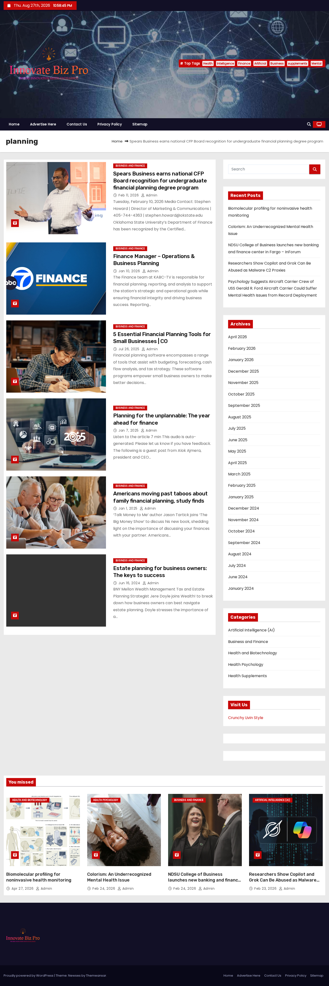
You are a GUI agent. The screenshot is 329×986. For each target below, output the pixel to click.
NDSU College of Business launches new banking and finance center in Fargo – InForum (204, 880)
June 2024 (238, 577)
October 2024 (241, 531)
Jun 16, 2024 (129, 583)
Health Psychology (245, 664)
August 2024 (239, 554)
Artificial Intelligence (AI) (251, 630)
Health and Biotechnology (252, 653)
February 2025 (242, 485)
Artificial (260, 63)
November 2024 (243, 520)
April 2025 (237, 463)
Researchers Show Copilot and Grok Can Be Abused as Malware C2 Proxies (282, 880)
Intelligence (225, 63)
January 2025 (241, 497)
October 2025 (241, 394)
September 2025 (244, 405)
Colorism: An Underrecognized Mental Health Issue (119, 877)
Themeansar (96, 975)
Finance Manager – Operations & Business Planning (154, 259)
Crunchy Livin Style (245, 717)
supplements (297, 63)
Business (277, 63)
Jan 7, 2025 (129, 430)
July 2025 (237, 428)
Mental (317, 63)
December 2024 (243, 508)
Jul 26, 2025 (129, 349)
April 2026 (237, 337)
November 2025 (243, 382)
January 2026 (241, 360)
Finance (244, 63)
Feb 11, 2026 (129, 195)
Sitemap (140, 124)
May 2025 (237, 451)
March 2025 (239, 474)
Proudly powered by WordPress (29, 975)
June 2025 (237, 440)
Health (208, 63)
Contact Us (77, 124)
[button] (309, 124)
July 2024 (237, 565)
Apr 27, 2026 (23, 888)
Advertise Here (43, 124)
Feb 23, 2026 (266, 888)
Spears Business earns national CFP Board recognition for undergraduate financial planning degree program (160, 180)
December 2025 (243, 371)
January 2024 (241, 588)
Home (14, 124)
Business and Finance (130, 166)
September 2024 (244, 542)
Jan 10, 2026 (129, 271)
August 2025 (239, 417)
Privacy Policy (110, 124)
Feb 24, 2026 (104, 888)
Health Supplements (247, 676)
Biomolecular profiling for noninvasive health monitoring (38, 877)
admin (151, 195)
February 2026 (242, 348)
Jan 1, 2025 (128, 508)
